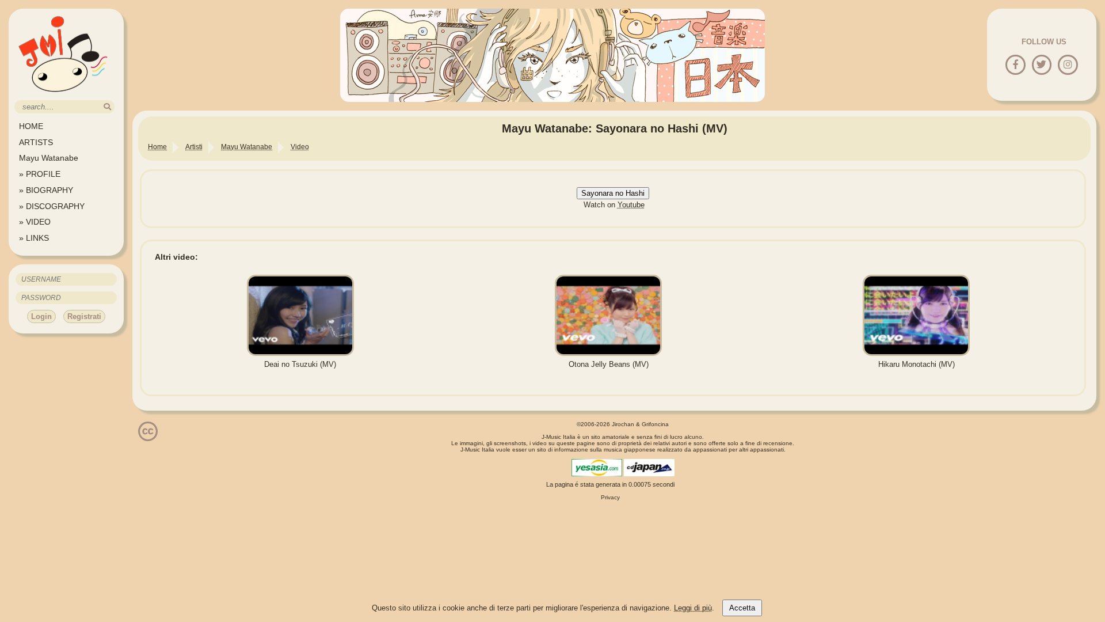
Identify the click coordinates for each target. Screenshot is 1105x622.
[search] (107, 106)
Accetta (742, 608)
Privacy (610, 497)
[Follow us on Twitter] (1041, 65)
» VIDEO (35, 221)
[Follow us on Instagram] (1068, 65)
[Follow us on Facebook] (1015, 65)
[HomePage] (63, 96)
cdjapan (649, 467)
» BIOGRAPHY (46, 190)
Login (41, 316)
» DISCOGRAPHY (52, 206)
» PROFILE (39, 174)
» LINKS (34, 237)
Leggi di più (693, 608)
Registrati (84, 316)
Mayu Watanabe (48, 157)
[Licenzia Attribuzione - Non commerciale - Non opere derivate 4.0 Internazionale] (148, 437)
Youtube (631, 204)
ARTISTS (36, 142)
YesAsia (596, 467)
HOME (31, 126)
